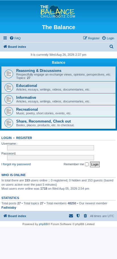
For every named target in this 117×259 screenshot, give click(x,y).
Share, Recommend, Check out (43, 121)
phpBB (43, 224)
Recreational (27, 109)
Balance (58, 63)
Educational (26, 86)
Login (6, 138)
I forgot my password (16, 164)
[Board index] (59, 11)
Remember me (74, 164)
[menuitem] (15, 38)
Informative (26, 97)
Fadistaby (8, 207)
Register (24, 138)
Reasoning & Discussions (38, 71)
